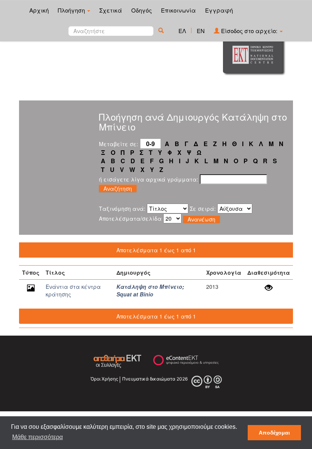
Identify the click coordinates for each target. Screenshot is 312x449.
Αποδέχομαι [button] (274, 433)
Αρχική (39, 10)
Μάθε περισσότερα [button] (37, 437)
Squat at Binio (134, 294)
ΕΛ (182, 31)
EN (201, 31)
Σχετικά (110, 10)
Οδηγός (141, 10)
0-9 (150, 143)
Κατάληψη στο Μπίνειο (149, 286)
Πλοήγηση (72, 10)
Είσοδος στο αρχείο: (249, 31)
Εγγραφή (219, 10)
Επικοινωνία (178, 10)
